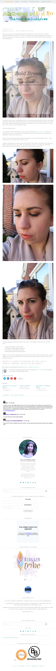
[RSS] (35, 482)
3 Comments (6, 395)
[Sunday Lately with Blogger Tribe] (28, 578)
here (32, 611)
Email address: (28, 504)
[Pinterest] (25, 482)
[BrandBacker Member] (34, 660)
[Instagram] (28, 482)
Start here (29, 477)
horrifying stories (41, 131)
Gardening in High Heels (28, 14)
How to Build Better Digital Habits (11, 637)
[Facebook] (30, 482)
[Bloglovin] (21, 482)
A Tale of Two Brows (24, 385)
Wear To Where (40, 369)
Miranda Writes (35, 367)
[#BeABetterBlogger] (28, 593)
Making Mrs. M (26, 367)
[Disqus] (28, 418)
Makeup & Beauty (19, 395)
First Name (28, 499)
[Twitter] (23, 482)
